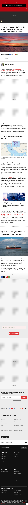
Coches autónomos (18, 430)
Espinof (15, 464)
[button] (10, 64)
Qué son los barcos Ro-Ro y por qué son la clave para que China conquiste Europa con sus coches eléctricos (13, 205)
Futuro (2, 433)
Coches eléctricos (18, 419)
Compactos (16, 421)
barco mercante (21, 274)
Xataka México (4, 490)
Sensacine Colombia (18, 494)
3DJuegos (16, 454)
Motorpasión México (18, 496)
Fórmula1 (3, 419)
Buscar (26, 442)
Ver (14, 333)
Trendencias (3, 480)
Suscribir (24, 397)
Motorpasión (16, 471)
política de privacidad (17, 400)
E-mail (17, 54)
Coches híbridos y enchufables (5, 422)
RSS (20, 408)
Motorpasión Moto (17, 473)
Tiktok (25, 408)
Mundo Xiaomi (4, 461)
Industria (8, 274)
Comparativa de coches (6, 430)
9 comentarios (5, 54)
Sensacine (16, 463)
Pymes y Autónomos (18, 481)
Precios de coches (18, 428)
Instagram (15, 408)
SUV (2, 425)
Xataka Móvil (3, 456)
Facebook (10, 54)
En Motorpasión (6, 202)
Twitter (12, 54)
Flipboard (15, 54)
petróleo (14, 274)
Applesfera (3, 458)
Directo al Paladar (4, 471)
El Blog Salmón (17, 480)
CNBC (10, 177)
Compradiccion (4, 483)
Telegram (17, 408)
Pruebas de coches (18, 425)
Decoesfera (3, 481)
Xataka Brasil (3, 492)
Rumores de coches (5, 428)
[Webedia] (5, 448)
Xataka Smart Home (5, 460)
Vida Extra (16, 456)
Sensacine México (17, 492)
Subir (23, 447)
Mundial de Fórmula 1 (19, 433)
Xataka (2, 454)
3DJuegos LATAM (17, 490)
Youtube (12, 408)
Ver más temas (5, 437)
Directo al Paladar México (6, 496)
